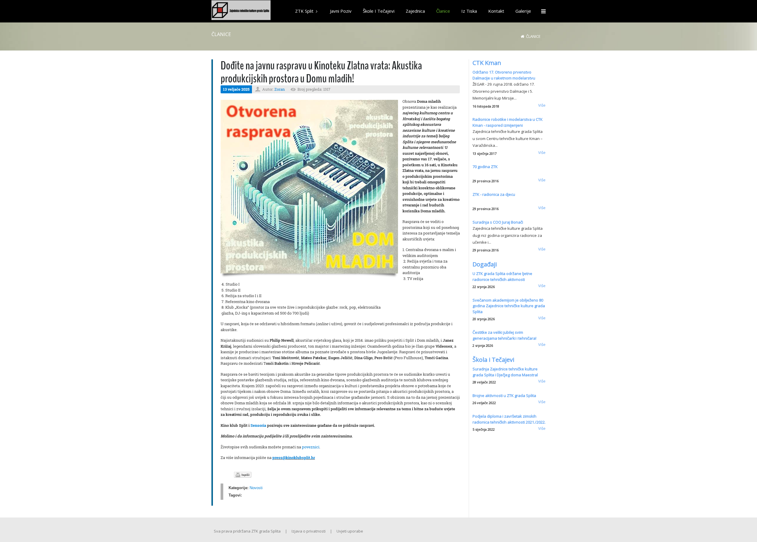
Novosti (256, 488)
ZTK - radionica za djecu (494, 194)
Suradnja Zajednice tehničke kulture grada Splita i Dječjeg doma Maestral (505, 371)
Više (542, 105)
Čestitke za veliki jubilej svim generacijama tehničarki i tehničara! (504, 335)
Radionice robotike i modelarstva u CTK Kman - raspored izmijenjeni (508, 122)
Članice (533, 36)
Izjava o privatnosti (309, 531)
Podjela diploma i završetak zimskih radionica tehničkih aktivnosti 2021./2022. (509, 419)
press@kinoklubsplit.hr (293, 457)
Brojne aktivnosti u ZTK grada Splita (504, 395)
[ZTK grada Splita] (241, 11)
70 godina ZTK (485, 166)
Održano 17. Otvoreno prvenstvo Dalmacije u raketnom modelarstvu (504, 75)
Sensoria (258, 425)
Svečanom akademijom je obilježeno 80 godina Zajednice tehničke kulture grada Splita (509, 305)
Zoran (279, 89)
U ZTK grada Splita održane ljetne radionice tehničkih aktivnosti (502, 276)
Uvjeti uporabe (350, 531)
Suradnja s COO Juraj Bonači (498, 222)
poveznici (310, 447)
